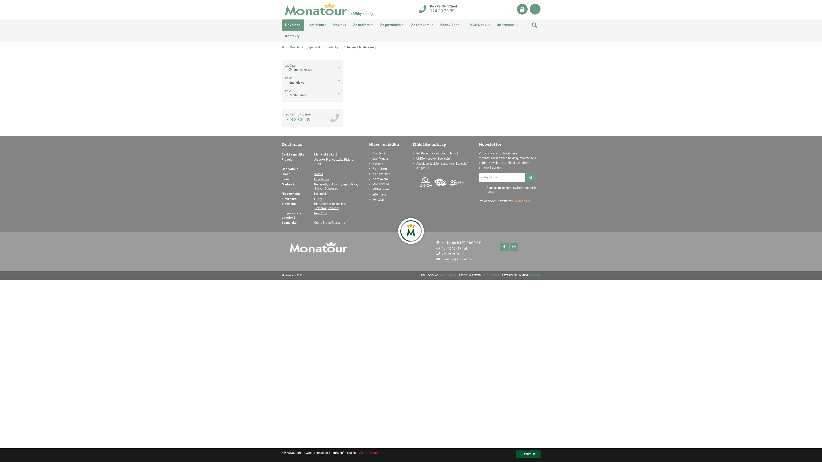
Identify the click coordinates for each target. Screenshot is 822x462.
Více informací (368, 453)
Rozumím (528, 454)
